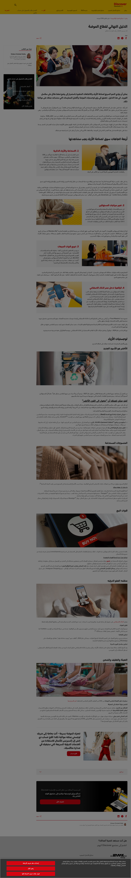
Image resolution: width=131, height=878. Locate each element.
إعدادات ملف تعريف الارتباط (31, 863)
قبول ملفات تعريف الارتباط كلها (31, 874)
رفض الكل (31, 868)
